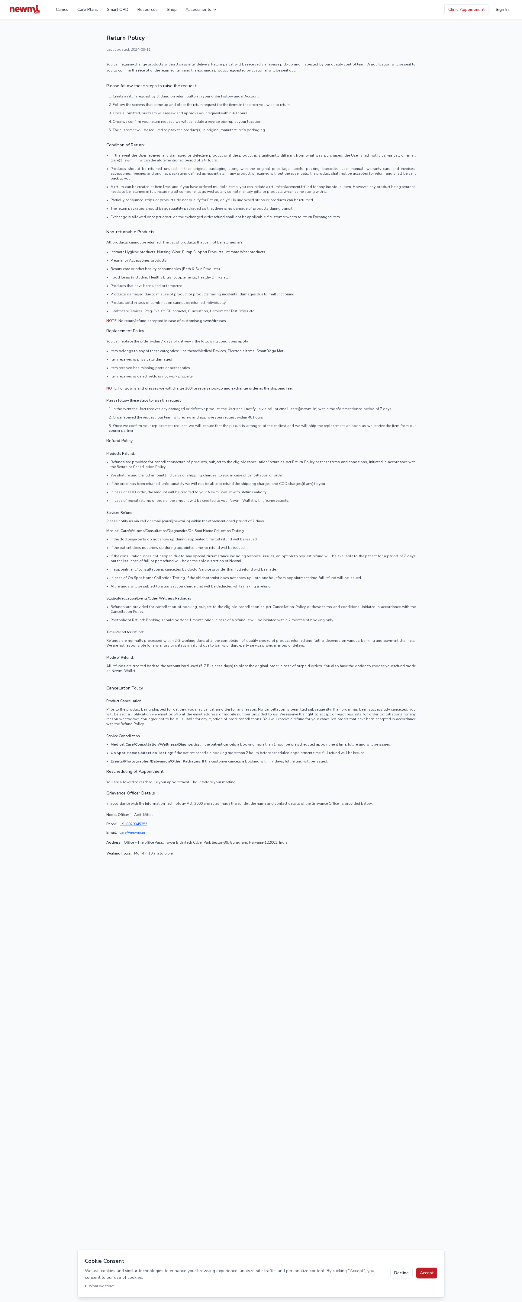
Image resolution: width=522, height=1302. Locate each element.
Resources (147, 9)
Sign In (502, 9)
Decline (401, 1273)
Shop (172, 9)
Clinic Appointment (466, 9)
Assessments (198, 9)
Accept (426, 1273)
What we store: (101, 1286)
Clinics (62, 9)
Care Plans (87, 9)
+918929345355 (133, 824)
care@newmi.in (132, 832)
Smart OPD (117, 9)
